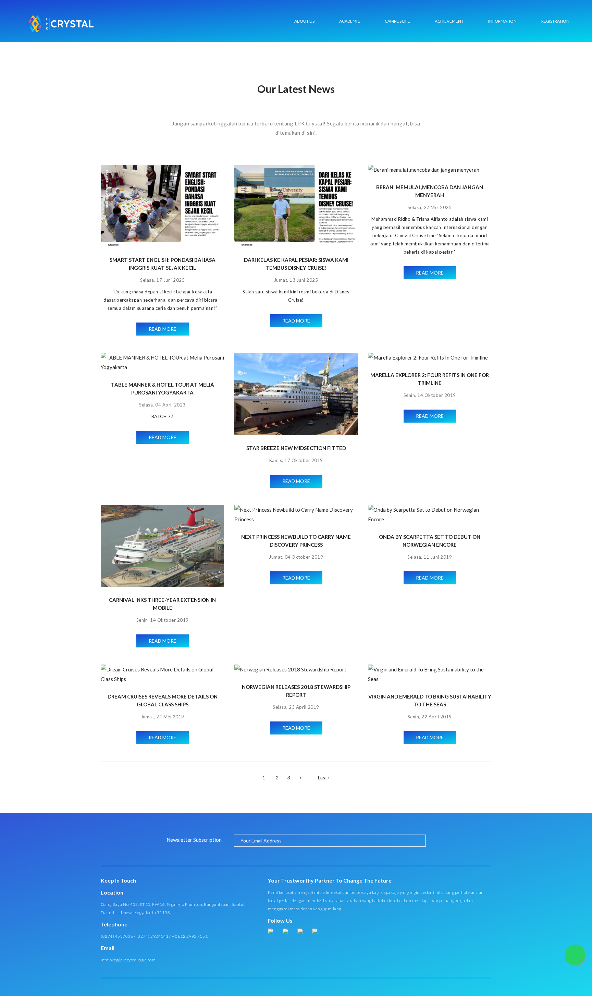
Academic (349, 21)
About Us (304, 21)
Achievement (449, 21)
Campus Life (397, 21)
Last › (324, 777)
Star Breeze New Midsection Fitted (296, 448)
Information (502, 21)
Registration (555, 21)
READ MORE (162, 329)
